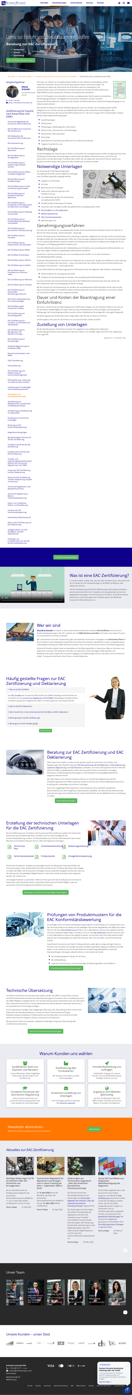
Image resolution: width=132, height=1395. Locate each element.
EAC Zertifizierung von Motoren (20, 279)
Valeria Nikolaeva (94, 1297)
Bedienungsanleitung (49, 214)
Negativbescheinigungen (17, 432)
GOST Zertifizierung (15, 360)
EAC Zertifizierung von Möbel (19, 250)
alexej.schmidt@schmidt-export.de (20, 103)
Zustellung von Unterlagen (62, 324)
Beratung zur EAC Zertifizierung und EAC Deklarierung (85, 754)
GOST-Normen (75, 767)
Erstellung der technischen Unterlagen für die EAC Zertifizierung (42, 825)
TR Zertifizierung (14, 366)
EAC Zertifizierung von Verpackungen (16, 340)
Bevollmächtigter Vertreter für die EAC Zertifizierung (19, 438)
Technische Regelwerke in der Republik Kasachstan (19, 488)
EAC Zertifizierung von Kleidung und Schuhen (20, 213)
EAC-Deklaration (100, 933)
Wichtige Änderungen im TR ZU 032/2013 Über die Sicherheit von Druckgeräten (20, 1182)
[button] (119, 3)
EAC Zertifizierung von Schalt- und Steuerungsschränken (19, 187)
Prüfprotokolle (48, 856)
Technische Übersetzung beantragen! (45, 1031)
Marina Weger (11, 1207)
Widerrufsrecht (80, 1386)
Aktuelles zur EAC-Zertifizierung (30, 1150)
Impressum (47, 1386)
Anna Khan (116, 1298)
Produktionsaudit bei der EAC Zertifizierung (19, 446)
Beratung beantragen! (66, 800)
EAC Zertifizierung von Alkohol (19, 260)
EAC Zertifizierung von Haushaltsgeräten (16, 314)
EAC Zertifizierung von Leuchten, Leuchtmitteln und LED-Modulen (19, 322)
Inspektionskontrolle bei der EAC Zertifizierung (19, 453)
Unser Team (15, 1272)
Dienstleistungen (59, 3)
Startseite (11, 76)
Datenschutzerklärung (61, 1386)
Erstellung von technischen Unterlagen (18, 419)
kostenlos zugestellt (67, 1103)
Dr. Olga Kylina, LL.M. (55, 1292)
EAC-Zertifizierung (101, 765)
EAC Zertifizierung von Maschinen (16, 149)
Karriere (89, 3)
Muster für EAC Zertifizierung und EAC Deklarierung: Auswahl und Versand (20, 479)
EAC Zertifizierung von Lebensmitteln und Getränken (19, 244)
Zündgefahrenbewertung (80, 856)
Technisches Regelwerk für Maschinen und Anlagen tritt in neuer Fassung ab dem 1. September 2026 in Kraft (50, 1183)
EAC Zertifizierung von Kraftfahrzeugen (16, 180)
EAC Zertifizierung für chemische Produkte (16, 307)
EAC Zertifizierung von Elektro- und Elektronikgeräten (19, 173)
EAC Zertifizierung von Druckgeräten (16, 156)
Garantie (38, 1386)
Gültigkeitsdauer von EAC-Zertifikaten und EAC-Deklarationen (18, 532)
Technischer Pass (19, 847)
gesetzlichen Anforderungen (109, 1216)
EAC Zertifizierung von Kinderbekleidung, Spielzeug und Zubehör (19, 221)
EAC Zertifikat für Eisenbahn (18, 255)
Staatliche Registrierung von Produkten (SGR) (19, 347)
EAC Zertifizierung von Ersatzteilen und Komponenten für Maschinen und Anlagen (20, 205)
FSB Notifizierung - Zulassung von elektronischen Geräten (19, 381)
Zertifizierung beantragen (66, 557)
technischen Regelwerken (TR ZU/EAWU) (38, 698)
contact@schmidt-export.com (20, 1371)
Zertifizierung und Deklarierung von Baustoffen (20, 412)
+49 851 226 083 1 (14, 100)
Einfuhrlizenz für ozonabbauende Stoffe (17, 395)
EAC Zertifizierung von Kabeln (19, 265)
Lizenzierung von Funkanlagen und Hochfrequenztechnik (19, 388)
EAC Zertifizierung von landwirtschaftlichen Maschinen (16, 195)
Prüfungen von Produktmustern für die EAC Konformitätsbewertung (19, 541)
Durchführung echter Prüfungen (111, 1224)
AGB (72, 1386)
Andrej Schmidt (32, 1290)
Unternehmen (76, 3)
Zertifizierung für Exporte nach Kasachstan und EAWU (56, 76)
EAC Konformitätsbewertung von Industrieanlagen (19, 300)
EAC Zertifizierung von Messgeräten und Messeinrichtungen (16, 332)
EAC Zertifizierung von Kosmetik (16, 236)
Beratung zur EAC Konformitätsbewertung (17, 426)
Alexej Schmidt (26, 88)
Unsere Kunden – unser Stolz (28, 1334)
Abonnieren (94, 1129)
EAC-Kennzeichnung (85, 765)
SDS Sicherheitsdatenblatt (51, 217)
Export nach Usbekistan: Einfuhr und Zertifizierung (18, 504)
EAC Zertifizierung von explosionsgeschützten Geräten (17, 165)
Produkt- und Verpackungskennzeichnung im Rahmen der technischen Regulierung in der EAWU (20, 462)
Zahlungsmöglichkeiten (104, 1386)
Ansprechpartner (15, 82)
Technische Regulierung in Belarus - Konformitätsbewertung (18, 496)
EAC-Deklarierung (118, 765)
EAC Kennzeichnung (15, 143)
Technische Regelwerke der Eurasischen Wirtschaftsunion (19, 123)
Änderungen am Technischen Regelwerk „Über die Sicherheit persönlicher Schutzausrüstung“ (79, 1183)
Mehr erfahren (45, 730)
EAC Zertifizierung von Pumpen (20, 285)
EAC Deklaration (61, 210)
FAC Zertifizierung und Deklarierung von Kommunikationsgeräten (17, 373)
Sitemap (91, 1386)
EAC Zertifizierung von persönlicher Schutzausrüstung (20, 229)
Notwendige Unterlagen (59, 166)
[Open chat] (126, 1389)
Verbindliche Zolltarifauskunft (19, 517)
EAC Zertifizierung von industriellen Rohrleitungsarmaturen (17, 292)
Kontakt (100, 3)
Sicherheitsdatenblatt (24, 856)
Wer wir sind (49, 625)
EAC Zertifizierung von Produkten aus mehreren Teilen (17, 272)
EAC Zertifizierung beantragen (21, 60)
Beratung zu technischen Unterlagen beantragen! (45, 892)
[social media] (99, 1367)
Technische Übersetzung (29, 990)
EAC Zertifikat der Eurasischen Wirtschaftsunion (19, 130)
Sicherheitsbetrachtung (52, 846)
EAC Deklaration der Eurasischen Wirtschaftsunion (19, 137)
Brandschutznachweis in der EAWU (19, 354)
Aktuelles (44, 3)
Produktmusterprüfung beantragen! (66, 968)
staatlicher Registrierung (56, 767)
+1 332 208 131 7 (14, 1368)
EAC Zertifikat (46, 210)
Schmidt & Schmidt (45, 630)
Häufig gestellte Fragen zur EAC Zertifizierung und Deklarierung (36, 681)
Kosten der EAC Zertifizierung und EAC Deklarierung (19, 471)
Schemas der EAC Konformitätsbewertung (17, 511)
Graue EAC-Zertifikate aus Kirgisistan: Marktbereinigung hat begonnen (111, 1182)
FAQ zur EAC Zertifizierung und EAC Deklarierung (19, 523)
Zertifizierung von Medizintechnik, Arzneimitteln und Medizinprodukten (19, 403)
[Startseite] (14, 3)
